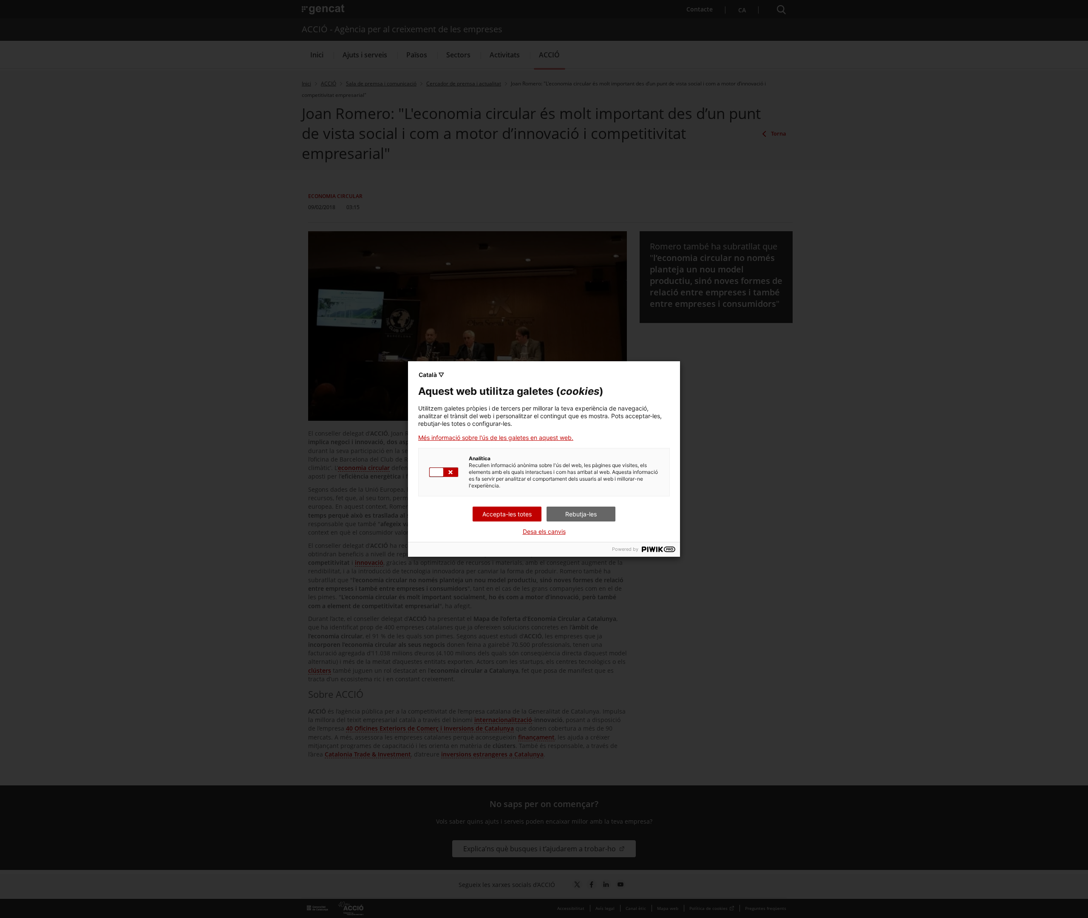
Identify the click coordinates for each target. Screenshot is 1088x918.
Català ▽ (431, 374)
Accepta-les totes (507, 514)
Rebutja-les (581, 514)
